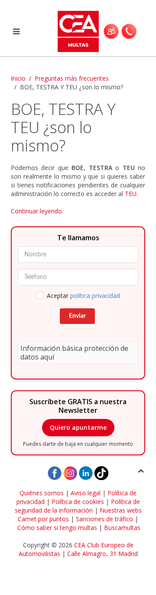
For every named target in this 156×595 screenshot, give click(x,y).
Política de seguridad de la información (77, 505)
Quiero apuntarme (78, 427)
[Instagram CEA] (70, 472)
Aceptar (83, 295)
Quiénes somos (42, 493)
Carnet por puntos (43, 519)
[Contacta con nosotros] (128, 31)
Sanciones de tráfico (104, 519)
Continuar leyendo (36, 211)
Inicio (18, 78)
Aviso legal (86, 493)
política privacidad (95, 295)
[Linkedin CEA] (86, 472)
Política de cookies (78, 501)
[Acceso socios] (111, 31)
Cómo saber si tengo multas (57, 527)
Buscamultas (122, 527)
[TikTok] (101, 472)
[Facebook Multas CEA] (55, 472)
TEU (130, 194)
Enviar (77, 316)
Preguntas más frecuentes (72, 78)
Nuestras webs (121, 510)
